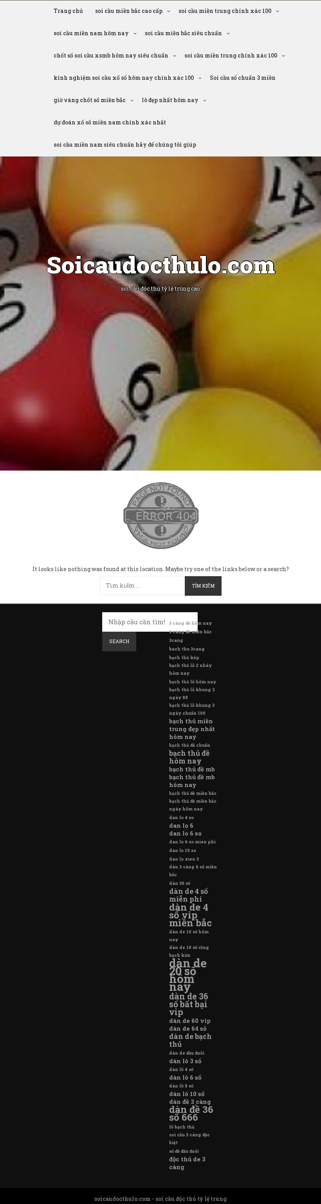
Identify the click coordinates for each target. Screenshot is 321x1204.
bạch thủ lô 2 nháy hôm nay (190, 669)
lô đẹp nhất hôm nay (170, 100)
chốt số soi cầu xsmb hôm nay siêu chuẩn (111, 55)
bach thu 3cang (187, 649)
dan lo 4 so (181, 817)
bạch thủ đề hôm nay (189, 757)
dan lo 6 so (185, 833)
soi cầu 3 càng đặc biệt (189, 1138)
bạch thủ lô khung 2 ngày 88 (192, 693)
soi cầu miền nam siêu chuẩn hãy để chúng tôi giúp (125, 144)
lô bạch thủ (182, 1127)
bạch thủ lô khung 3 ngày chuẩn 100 (192, 709)
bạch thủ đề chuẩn (189, 745)
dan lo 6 (181, 825)
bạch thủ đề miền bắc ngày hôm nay (192, 805)
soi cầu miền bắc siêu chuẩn (183, 33)
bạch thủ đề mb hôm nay (192, 781)
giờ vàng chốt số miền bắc (90, 100)
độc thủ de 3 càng (187, 1163)
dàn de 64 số (187, 1028)
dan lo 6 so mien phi (192, 842)
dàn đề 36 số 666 (191, 1113)
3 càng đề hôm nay (190, 623)
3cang (176, 640)
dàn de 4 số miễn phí (188, 895)
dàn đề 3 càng (190, 1101)
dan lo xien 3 (184, 859)
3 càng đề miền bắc (190, 631)
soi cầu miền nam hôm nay (91, 33)
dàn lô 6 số (185, 1077)
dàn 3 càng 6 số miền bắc (193, 870)
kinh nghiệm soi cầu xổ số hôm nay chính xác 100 (124, 77)
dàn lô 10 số (186, 1094)
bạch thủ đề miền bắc (192, 793)
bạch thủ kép (184, 657)
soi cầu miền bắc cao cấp (128, 10)
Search (119, 641)
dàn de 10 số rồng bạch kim (189, 951)
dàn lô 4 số (181, 1069)
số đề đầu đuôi (184, 1151)
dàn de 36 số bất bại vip (188, 1004)
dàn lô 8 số (181, 1086)
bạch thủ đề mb (192, 769)
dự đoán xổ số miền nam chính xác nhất (110, 122)
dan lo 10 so (182, 850)
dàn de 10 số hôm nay (189, 935)
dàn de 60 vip (190, 1020)
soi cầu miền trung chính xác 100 (225, 10)
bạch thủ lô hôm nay (192, 682)
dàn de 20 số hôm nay (188, 974)
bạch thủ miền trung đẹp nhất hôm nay (192, 728)
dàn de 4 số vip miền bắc (190, 915)
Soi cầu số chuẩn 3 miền (243, 77)
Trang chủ (68, 10)
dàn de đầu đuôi (186, 1053)
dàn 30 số (179, 883)
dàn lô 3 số (185, 1061)
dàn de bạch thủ (190, 1040)
